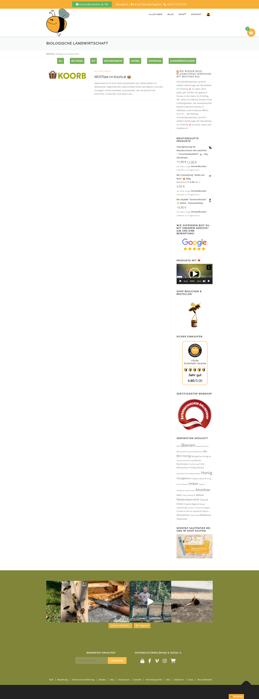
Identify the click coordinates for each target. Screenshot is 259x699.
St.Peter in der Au (184, 511)
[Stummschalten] (204, 281)
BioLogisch (122, 4)
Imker (193, 483)
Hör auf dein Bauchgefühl (146, 4)
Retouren (179, 679)
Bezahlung (62, 679)
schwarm (190, 508)
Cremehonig (194, 464)
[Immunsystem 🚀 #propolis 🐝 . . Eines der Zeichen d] (109, 601)
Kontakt (196, 14)
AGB (51, 679)
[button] (195, 274)
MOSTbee (50, 54)
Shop (182, 14)
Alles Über (155, 14)
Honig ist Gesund (198, 478)
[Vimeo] (157, 661)
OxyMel (135, 60)
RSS (168, 679)
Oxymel (204, 499)
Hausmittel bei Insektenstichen (188, 473)
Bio (205, 451)
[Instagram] (165, 661)
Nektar (200, 495)
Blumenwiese (182, 464)
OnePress (132, 691)
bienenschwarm (202, 446)
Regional (195, 504)
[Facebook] (149, 661)
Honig (206, 472)
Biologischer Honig (199, 456)
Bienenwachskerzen (195, 452)
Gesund (200, 467)
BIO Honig (184, 456)
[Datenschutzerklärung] (142, 661)
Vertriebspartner (154, 679)
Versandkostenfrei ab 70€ (93, 4)
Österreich (182, 518)
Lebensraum (190, 490)
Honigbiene (183, 478)
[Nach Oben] (246, 685)
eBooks (102, 679)
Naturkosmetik (113, 60)
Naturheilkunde (189, 495)
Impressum (124, 679)
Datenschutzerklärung (83, 679)
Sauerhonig (182, 507)
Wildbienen (205, 515)
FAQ (112, 679)
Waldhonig (195, 515)
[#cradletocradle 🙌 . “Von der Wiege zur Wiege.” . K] (192, 601)
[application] (195, 274)
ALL (61, 60)
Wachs (205, 511)
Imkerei (202, 484)
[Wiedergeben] (180, 281)
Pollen (180, 504)
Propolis (187, 504)
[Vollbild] (208, 281)
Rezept (202, 504)
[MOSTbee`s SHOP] (173, 661)
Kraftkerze (181, 490)
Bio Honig (77, 60)
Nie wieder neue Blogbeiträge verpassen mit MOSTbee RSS (194, 74)
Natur (179, 495)
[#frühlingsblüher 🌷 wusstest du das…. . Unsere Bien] (67, 601)
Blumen (197, 460)
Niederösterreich (188, 499)
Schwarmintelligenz (182, 60)
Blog (171, 14)
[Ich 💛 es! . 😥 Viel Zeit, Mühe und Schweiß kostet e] (150, 601)
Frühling (192, 467)
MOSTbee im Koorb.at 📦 (112, 76)
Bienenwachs (182, 452)
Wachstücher (183, 515)
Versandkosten (198, 166)
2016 (179, 446)
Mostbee (203, 489)
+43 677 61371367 (177, 4)
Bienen (188, 445)
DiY (93, 60)
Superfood (155, 60)
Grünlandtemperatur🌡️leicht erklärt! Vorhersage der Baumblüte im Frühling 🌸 (194, 85)
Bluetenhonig (188, 460)
